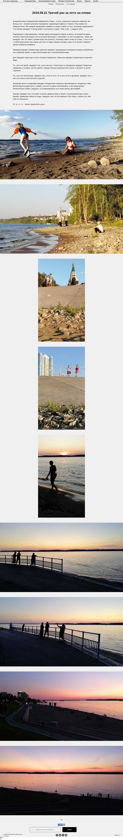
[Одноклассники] (64, 825)
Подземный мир (30, 1)
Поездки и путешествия (66, 1)
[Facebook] (59, 825)
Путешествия (60, 4)
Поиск (69, 829)
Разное (79, 1)
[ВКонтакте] (61, 825)
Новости (87, 1)
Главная (50, 4)
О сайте (95, 1)
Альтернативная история (46, 1)
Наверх (117, 835)
